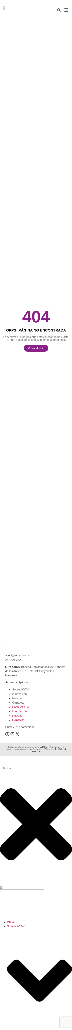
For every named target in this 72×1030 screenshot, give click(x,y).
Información (19, 693)
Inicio (10, 922)
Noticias (17, 698)
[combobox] (36, 768)
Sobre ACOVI (20, 689)
